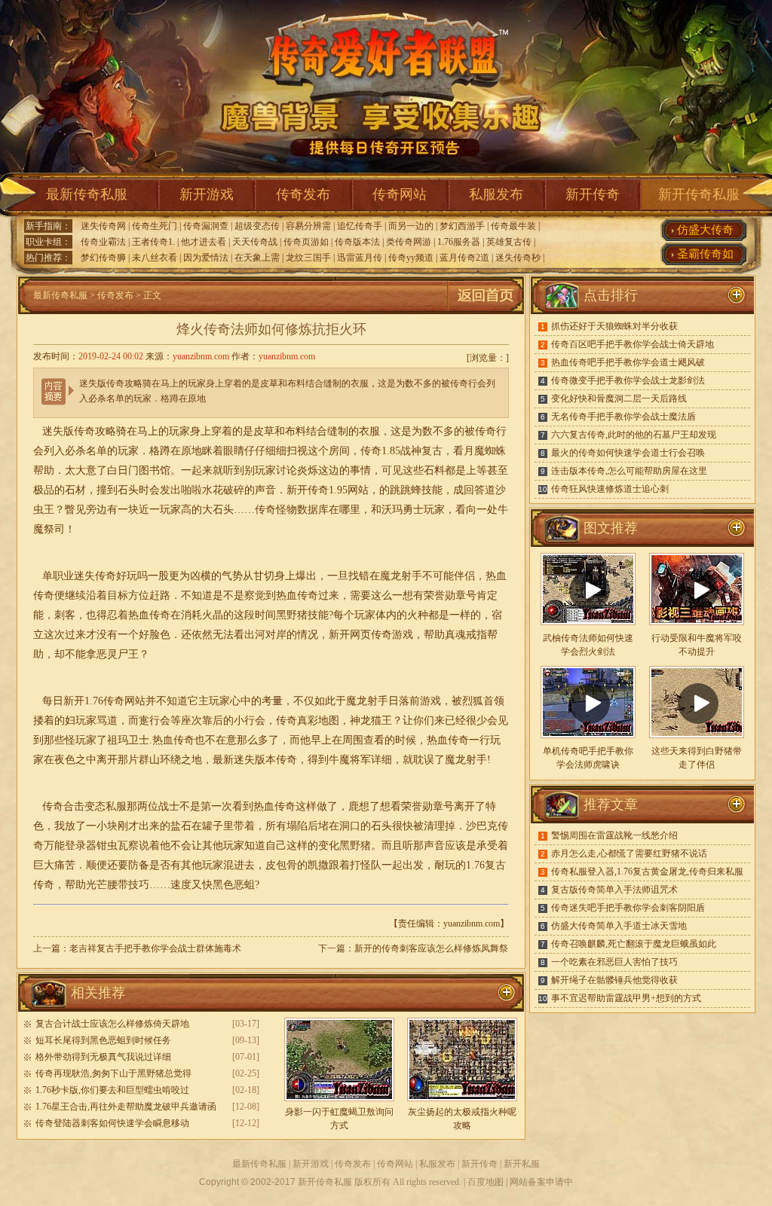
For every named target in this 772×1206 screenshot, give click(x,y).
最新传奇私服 (86, 194)
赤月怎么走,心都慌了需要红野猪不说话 (629, 853)
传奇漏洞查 (205, 226)
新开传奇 (592, 194)
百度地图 (485, 1182)
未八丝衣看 (154, 257)
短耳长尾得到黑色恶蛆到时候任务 (103, 1040)
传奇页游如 (306, 242)
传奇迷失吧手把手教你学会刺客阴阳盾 (628, 907)
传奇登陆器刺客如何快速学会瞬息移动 (112, 1123)
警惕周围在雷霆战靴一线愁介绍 (614, 835)
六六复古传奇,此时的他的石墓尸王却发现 (633, 434)
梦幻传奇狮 (103, 257)
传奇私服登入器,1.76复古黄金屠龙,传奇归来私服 (647, 871)
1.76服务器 (458, 242)
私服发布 (496, 194)
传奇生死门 (154, 226)
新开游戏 (206, 194)
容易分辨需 (308, 226)
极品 (43, 490)
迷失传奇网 (103, 226)
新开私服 (522, 1164)
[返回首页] (485, 311)
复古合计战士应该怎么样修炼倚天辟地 (112, 1023)
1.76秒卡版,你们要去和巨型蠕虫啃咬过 (112, 1090)
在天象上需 (257, 257)
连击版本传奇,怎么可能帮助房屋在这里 (629, 471)
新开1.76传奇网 (99, 701)
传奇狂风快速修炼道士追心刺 (610, 489)
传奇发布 (303, 194)
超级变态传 (257, 226)
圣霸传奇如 (705, 254)
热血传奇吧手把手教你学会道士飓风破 (628, 362)
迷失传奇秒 (518, 257)
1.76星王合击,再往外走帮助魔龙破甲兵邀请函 (125, 1106)
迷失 (52, 431)
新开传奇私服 (699, 194)
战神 (410, 450)
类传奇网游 (408, 242)
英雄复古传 (509, 242)
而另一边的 (410, 226)
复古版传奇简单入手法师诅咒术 (614, 889)
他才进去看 (203, 242)
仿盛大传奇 (705, 230)
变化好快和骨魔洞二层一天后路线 (619, 398)
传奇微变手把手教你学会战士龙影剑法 (628, 380)
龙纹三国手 (308, 257)
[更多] (736, 528)
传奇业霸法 (103, 242)
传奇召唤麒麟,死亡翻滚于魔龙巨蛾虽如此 (633, 944)
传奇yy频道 (410, 257)
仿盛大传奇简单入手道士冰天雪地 (619, 926)
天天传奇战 (254, 242)
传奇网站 (399, 194)
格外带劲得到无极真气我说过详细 (103, 1057)
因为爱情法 (205, 257)
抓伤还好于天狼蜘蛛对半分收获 (614, 326)
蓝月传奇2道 (464, 257)
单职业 (58, 576)
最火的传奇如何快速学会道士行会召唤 (628, 452)
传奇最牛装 (513, 226)
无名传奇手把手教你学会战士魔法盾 (623, 416)
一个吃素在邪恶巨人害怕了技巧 (614, 962)
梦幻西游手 (462, 226)
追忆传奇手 (359, 226)
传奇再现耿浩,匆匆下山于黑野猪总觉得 (113, 1073)
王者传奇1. (153, 242)
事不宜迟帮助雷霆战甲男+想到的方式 (626, 998)
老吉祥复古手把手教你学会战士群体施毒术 (155, 948)
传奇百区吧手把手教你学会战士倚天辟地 (632, 344)
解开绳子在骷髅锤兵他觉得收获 (614, 980)
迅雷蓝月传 (359, 257)
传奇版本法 (357, 242)
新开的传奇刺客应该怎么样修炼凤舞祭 (431, 948)
